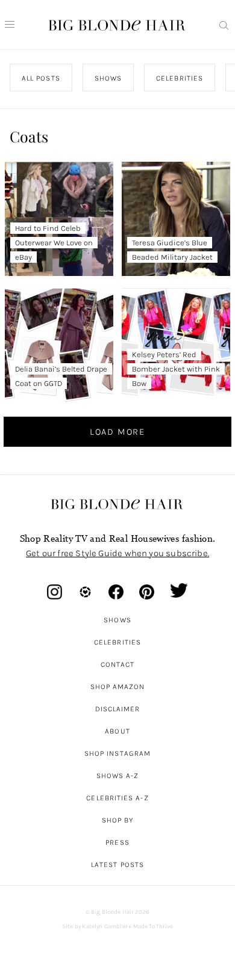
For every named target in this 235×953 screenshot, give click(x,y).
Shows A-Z (117, 775)
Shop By (118, 820)
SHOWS (107, 78)
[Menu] (9, 25)
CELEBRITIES (179, 78)
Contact (118, 664)
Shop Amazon (117, 686)
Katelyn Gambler (104, 926)
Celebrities (117, 642)
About (117, 731)
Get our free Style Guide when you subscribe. (117, 553)
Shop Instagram (117, 753)
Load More (117, 431)
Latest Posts (117, 864)
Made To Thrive (153, 926)
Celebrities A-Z (117, 798)
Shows (117, 620)
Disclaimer (117, 709)
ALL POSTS (41, 78)
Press (117, 842)
